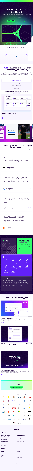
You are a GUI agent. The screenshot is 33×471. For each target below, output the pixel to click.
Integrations (18, 454)
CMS (31, 343)
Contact (2, 456)
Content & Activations (5, 435)
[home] (4, 3)
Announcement (27, 343)
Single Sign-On (3, 442)
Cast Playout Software (19, 440)
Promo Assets (3, 445)
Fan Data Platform (29, 368)
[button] (31, 3)
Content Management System (5, 436)
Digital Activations (4, 439)
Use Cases (18, 460)
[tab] (16, 80)
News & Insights (18, 458)
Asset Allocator (18, 436)
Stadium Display (19, 438)
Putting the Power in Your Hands (16, 0)
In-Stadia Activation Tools (20, 441)
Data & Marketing (4, 441)
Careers (2, 455)
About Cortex (3, 452)
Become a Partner (19, 452)
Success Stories (3, 454)
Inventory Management (21, 435)
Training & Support (19, 457)
